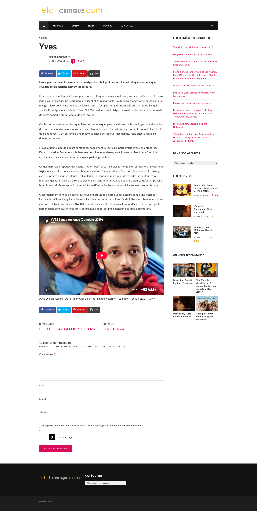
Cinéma (75, 26)
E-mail (43, 399)
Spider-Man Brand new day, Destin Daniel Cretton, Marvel (206, 188)
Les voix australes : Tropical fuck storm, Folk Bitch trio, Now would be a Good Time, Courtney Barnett (193, 113)
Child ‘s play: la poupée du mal (68, 329)
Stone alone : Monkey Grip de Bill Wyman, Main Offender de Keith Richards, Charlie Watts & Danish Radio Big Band (195, 75)
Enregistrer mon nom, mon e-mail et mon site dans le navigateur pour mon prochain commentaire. (93, 425)
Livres (91, 26)
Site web (43, 412)
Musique (107, 26)
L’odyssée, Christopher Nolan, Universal (193, 54)
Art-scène (58, 26)
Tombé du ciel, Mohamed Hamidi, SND (193, 47)
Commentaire (47, 354)
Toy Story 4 (113, 329)
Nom (42, 385)
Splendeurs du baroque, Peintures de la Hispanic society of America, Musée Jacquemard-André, (193, 137)
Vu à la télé (127, 26)
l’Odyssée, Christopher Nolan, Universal (194, 85)
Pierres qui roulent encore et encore (192, 103)
